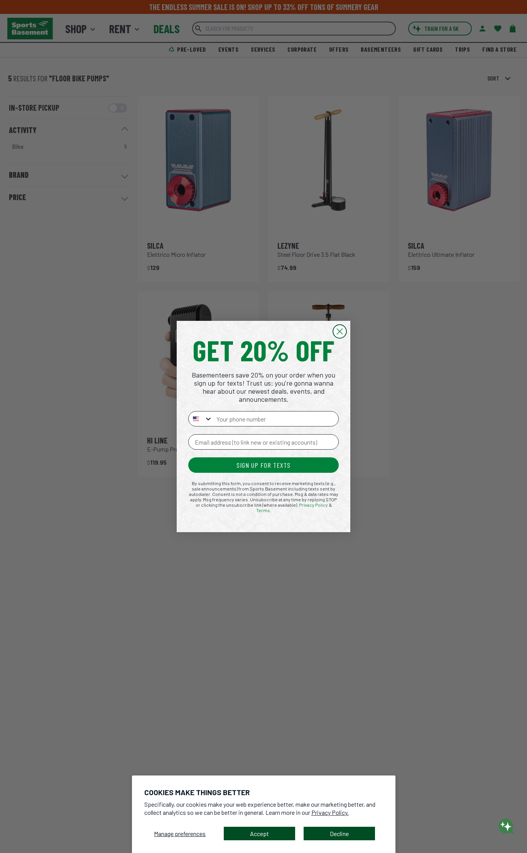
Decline (339, 833)
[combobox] (201, 418)
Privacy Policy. (330, 812)
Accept (259, 833)
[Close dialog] (339, 331)
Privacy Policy (313, 504)
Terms (263, 510)
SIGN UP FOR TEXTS (263, 465)
